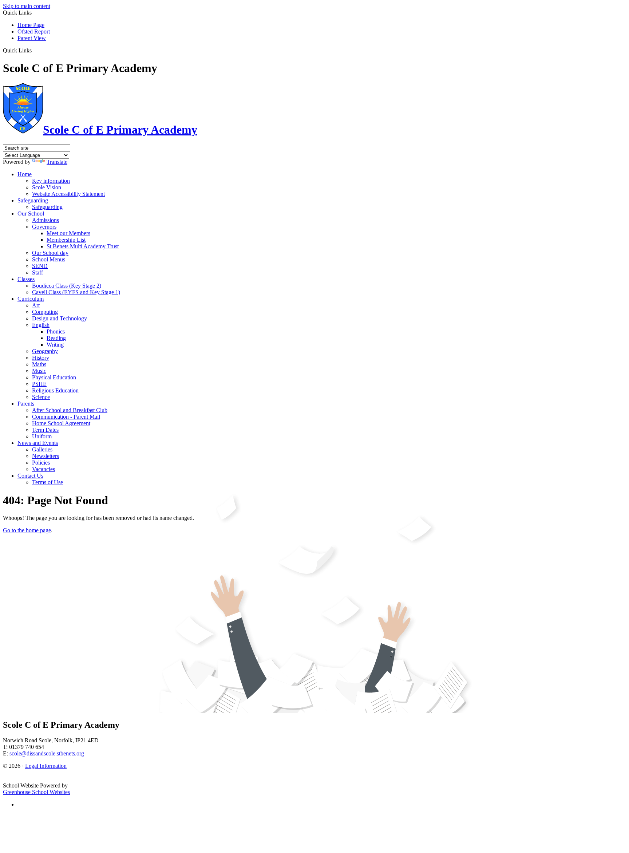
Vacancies (43, 469)
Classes (26, 279)
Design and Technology (59, 318)
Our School (30, 213)
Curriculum (30, 299)
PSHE (39, 384)
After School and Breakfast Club (69, 410)
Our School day (50, 253)
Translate (57, 162)
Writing (55, 344)
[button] (34, 50)
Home (24, 174)
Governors (44, 227)
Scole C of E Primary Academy (120, 129)
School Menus (48, 259)
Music (39, 371)
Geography (45, 351)
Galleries (42, 449)
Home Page (30, 25)
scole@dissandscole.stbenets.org (46, 753)
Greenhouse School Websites (36, 792)
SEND (40, 266)
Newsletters (45, 456)
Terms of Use (47, 482)
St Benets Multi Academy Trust (83, 246)
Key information (51, 181)
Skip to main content (26, 6)
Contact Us (30, 476)
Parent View (31, 38)
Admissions (45, 220)
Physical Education (54, 377)
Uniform (42, 436)
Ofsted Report (33, 31)
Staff (37, 272)
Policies (41, 462)
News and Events (37, 443)
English (41, 325)
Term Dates (45, 430)
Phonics (56, 331)
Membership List (66, 240)
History (40, 358)
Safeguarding (32, 200)
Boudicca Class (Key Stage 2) (66, 286)
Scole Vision (46, 187)
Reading (56, 338)
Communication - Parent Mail (66, 417)
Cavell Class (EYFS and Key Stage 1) (76, 292)
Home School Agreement (61, 423)
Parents (25, 403)
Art (36, 305)
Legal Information (46, 766)
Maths (39, 364)
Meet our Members (68, 233)
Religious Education (55, 390)
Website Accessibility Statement (68, 194)
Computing (45, 312)
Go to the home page (27, 530)
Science (41, 397)
